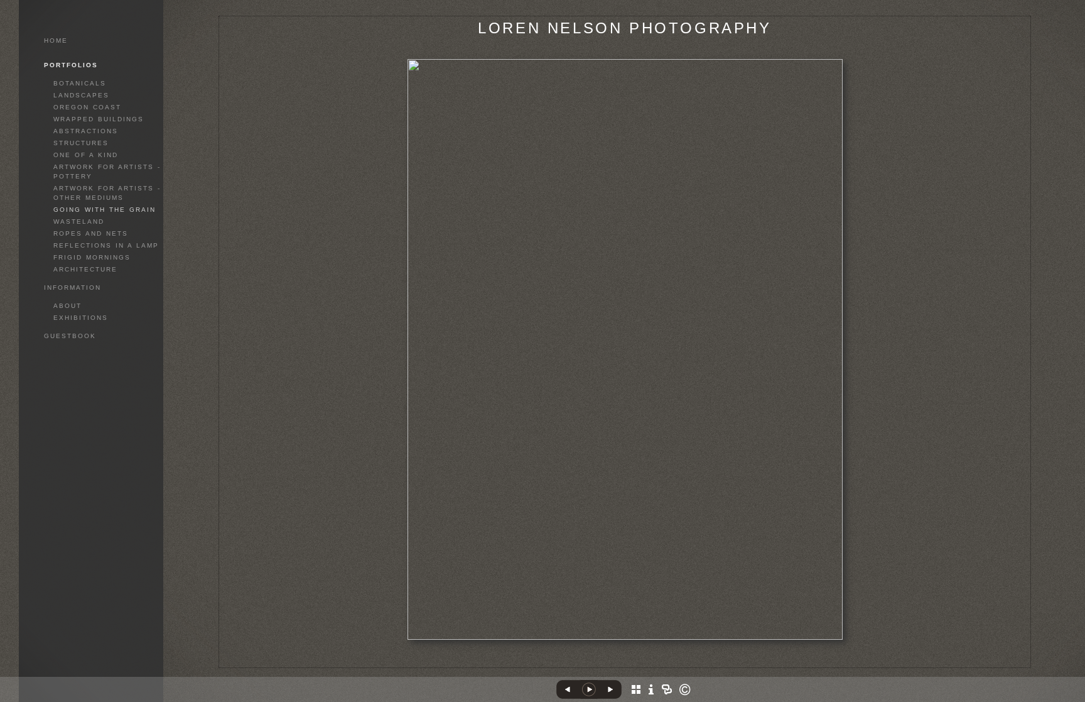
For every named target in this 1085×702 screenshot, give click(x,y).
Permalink (624, 658)
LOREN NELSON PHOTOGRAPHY (624, 27)
